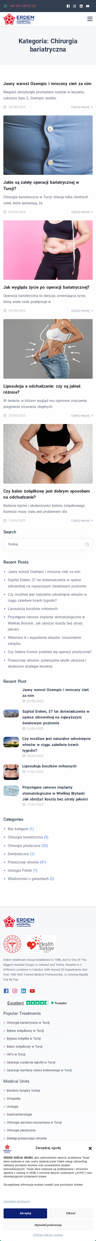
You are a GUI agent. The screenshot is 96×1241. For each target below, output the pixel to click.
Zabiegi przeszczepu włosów (27, 1138)
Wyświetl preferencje (48, 1225)
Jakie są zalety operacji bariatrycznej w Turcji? (41, 185)
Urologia (12, 1106)
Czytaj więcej (80, 107)
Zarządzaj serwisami (17, 1201)
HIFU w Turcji (16, 1054)
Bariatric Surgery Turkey (23, 1090)
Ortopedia (14, 1098)
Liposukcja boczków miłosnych (33, 609)
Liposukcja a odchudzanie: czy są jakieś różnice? (42, 389)
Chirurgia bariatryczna (25, 837)
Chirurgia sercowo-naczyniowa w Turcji (34, 1122)
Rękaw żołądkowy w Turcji (25, 1030)
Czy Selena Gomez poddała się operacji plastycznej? (50, 652)
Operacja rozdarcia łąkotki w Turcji (31, 1062)
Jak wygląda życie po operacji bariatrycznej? (46, 287)
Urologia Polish (20, 870)
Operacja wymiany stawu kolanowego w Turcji (39, 1070)
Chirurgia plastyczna (24, 846)
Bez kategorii (18, 829)
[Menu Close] (90, 19)
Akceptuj (25, 1213)
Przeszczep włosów (23, 862)
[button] (90, 1148)
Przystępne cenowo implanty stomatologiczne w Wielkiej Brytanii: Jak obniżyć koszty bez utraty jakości (46, 623)
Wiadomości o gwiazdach (28, 879)
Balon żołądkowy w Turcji (24, 1046)
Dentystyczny (18, 854)
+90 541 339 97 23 (23, 6)
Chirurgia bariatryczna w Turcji (28, 1022)
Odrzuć (70, 1213)
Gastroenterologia (19, 1114)
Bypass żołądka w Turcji (24, 1038)
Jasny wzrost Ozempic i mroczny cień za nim (47, 83)
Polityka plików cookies (48, 1235)
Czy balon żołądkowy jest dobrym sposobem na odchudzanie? (46, 494)
